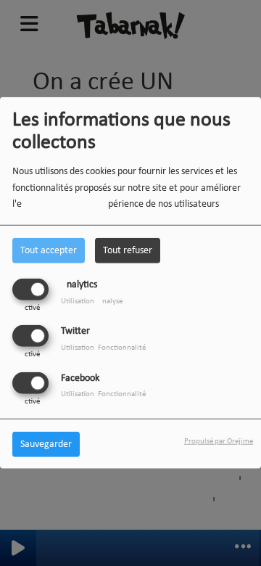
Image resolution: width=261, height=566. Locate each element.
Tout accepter (48, 250)
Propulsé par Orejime (218, 441)
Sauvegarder (46, 443)
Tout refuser (127, 250)
